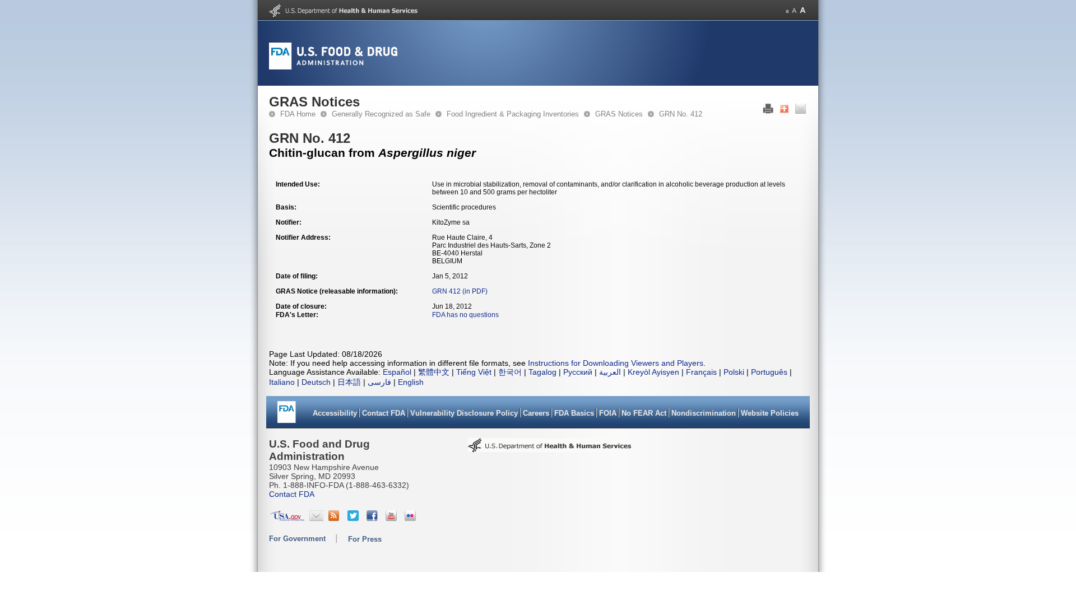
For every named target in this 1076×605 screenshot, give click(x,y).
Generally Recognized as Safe (381, 114)
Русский (577, 371)
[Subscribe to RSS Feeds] (335, 518)
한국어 (510, 371)
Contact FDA (383, 413)
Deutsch (316, 382)
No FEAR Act (644, 413)
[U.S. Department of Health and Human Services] (343, 14)
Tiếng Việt (473, 371)
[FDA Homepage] (286, 416)
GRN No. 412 (680, 114)
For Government (297, 538)
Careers (536, 413)
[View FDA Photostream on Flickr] (412, 518)
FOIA (607, 413)
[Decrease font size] (787, 10)
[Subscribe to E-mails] (316, 518)
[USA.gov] (287, 518)
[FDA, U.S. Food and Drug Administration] (333, 67)
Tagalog (542, 371)
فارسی (379, 382)
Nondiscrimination (703, 413)
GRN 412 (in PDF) (460, 291)
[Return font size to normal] (794, 10)
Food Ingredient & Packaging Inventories (513, 114)
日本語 (349, 382)
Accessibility (335, 413)
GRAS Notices (619, 114)
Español (397, 371)
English (411, 382)
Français (701, 371)
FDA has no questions (465, 315)
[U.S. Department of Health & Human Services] (550, 448)
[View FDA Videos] (393, 518)
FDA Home (298, 114)
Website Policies (770, 413)
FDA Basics (574, 413)
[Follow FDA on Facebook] (374, 518)
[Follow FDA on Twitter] (354, 518)
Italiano (282, 382)
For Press (365, 539)
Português (769, 371)
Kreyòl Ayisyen (653, 371)
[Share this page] (784, 111)
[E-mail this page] (800, 111)
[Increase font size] (803, 10)
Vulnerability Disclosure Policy (464, 413)
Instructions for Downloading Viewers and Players (615, 363)
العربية (610, 371)
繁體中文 (433, 371)
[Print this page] (768, 111)
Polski (733, 371)
